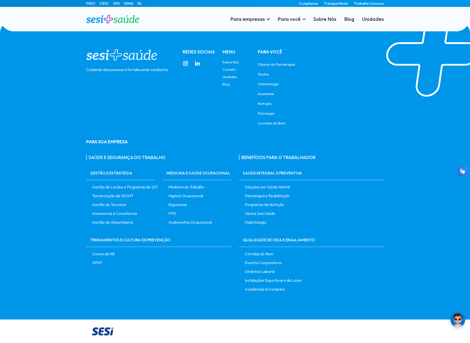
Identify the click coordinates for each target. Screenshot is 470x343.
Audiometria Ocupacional (190, 222)
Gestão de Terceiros (109, 204)
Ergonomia (177, 204)
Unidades (373, 19)
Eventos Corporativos (263, 262)
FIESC (90, 3)
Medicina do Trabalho (186, 186)
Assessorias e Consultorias (114, 213)
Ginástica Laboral (259, 271)
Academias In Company (265, 289)
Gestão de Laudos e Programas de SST (123, 186)
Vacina (263, 74)
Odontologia (268, 84)
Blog (349, 19)
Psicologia (266, 113)
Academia (266, 94)
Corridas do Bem (271, 123)
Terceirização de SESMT (112, 195)
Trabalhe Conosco (369, 3)
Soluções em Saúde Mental (267, 186)
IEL (139, 3)
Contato (229, 69)
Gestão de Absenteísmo (112, 222)
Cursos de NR (103, 253)
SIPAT (97, 262)
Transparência (336, 3)
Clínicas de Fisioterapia (276, 64)
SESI (116, 3)
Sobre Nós (324, 19)
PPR (172, 213)
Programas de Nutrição (264, 204)
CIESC (104, 3)
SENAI (128, 3)
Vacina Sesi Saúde (260, 213)
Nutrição (265, 103)
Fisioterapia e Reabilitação (267, 195)
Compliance (308, 3)
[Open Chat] (457, 320)
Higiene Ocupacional (185, 195)
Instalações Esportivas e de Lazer (273, 280)
